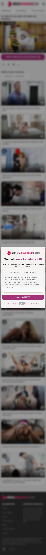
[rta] (22, 305)
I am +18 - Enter (23, 297)
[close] (43, 249)
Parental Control (33, 304)
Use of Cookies (12, 304)
